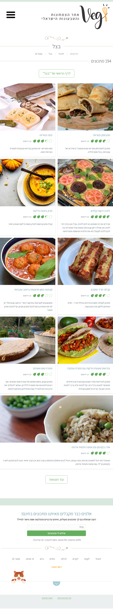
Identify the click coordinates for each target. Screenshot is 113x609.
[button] (10, 14)
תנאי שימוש (47, 597)
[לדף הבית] (79, 17)
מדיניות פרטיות (64, 597)
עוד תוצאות (56, 479)
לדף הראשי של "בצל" (56, 73)
